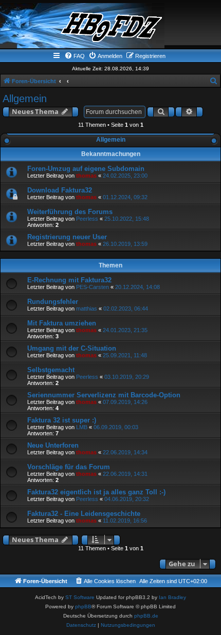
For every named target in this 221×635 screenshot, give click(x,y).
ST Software (80, 597)
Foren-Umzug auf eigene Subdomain (85, 168)
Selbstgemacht (51, 370)
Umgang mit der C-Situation (71, 348)
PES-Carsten (92, 287)
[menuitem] (74, 56)
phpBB (83, 606)
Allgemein (25, 98)
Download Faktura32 (59, 190)
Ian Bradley (172, 597)
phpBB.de (146, 616)
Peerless (87, 219)
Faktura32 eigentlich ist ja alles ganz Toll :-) (96, 492)
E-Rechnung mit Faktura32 (69, 280)
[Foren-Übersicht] (110, 25)
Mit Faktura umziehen (61, 323)
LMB (81, 427)
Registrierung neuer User (67, 237)
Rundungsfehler (52, 301)
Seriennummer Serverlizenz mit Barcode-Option (103, 395)
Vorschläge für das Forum (68, 467)
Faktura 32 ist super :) (61, 420)
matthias (86, 308)
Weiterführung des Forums (70, 212)
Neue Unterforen (53, 445)
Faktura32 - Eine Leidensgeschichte (83, 513)
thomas (86, 175)
